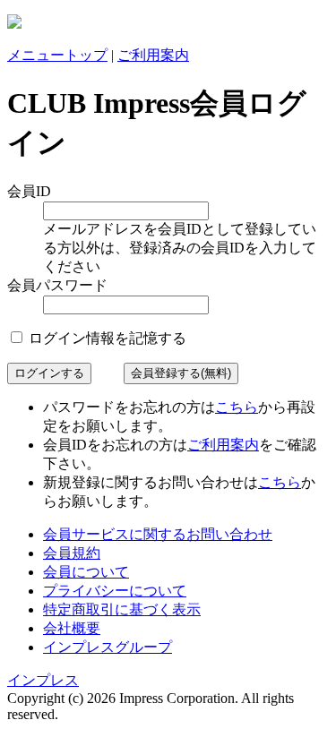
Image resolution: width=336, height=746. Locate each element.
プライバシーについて (114, 590)
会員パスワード (57, 285)
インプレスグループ (107, 647)
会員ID (29, 191)
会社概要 (71, 628)
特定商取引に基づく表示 (122, 609)
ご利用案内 (153, 55)
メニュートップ (57, 55)
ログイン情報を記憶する (105, 338)
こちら (236, 407)
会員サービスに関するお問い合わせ (157, 534)
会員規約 (71, 553)
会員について (86, 571)
